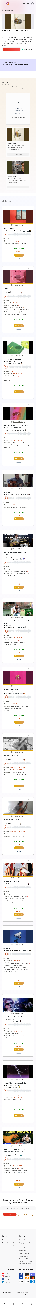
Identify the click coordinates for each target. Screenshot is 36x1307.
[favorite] (24, 3)
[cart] (28, 3)
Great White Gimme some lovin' (14, 1083)
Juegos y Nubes (9, 229)
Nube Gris (7, 492)
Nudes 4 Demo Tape (10, 689)
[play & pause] (6, 234)
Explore (25, 1214)
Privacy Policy (23, 1251)
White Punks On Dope (11, 881)
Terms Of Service (24, 1253)
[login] (32, 3)
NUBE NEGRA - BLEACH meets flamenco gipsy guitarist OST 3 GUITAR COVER (17, 1150)
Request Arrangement (8, 1240)
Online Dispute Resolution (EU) (23, 1257)
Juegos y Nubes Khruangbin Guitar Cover (15, 553)
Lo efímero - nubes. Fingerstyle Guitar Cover (16, 622)
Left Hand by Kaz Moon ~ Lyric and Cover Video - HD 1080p (15, 426)
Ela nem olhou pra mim (11, 820)
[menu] (3, 3)
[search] (20, 3)
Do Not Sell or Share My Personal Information (26, 1262)
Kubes (5, 289)
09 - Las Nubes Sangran (12, 359)
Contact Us (22, 1240)
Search (10, 1214)
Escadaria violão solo (10, 756)
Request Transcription (8, 1243)
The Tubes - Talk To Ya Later (13, 1017)
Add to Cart (18, 255)
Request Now (11, 49)
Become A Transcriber (8, 1246)
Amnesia (6, 948)
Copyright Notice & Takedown (24, 1244)
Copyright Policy (23, 1248)
